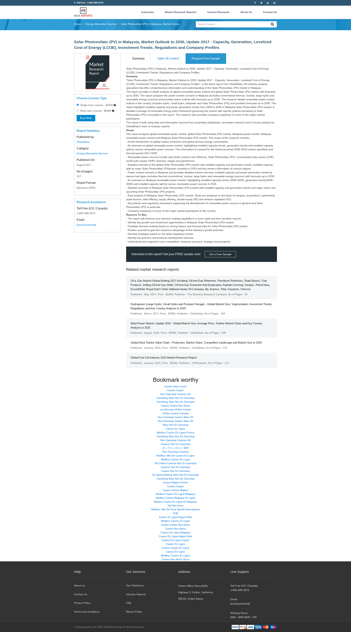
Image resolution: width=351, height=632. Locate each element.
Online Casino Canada (176, 413)
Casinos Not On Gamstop (175, 444)
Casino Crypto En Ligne (175, 547)
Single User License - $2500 (96, 105)
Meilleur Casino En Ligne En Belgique (175, 501)
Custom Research (218, 12)
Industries (147, 12)
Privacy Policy (82, 602)
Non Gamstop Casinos (176, 451)
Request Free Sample (206, 58)
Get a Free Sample (220, 254)
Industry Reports (136, 594)
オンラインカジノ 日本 (175, 447)
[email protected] (86, 224)
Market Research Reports (180, 12)
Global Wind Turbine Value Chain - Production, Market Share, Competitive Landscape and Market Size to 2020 (196, 342)
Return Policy (134, 611)
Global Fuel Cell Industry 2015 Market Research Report (164, 357)
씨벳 (175, 513)
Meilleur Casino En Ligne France (176, 432)
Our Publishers (135, 585)
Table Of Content (168, 58)
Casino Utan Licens (175, 386)
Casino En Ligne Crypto (175, 540)
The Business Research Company (207, 294)
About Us (246, 12)
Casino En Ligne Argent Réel (175, 517)
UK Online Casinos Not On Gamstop (175, 463)
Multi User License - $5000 (95, 110)
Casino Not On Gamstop (175, 470)
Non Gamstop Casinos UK (175, 394)
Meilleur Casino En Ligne (175, 459)
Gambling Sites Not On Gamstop (176, 397)
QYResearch (199, 362)
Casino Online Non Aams (175, 405)
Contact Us (270, 12)
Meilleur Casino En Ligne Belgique (175, 494)
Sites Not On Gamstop (175, 424)
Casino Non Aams (175, 528)
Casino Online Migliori (175, 490)
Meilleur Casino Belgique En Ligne (175, 497)
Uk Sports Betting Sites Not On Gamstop (175, 474)
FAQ (128, 602)
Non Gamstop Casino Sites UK (175, 417)
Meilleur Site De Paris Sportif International (175, 509)
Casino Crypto (175, 390)
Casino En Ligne (175, 428)
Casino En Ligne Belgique (175, 532)
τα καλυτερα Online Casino (175, 409)
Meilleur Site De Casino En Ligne (175, 455)
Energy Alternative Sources (92, 153)
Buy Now (86, 118)
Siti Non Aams (175, 505)
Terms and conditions (86, 611)
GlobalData (83, 141)
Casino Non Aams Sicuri (175, 559)
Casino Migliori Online (175, 482)
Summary (138, 58)
